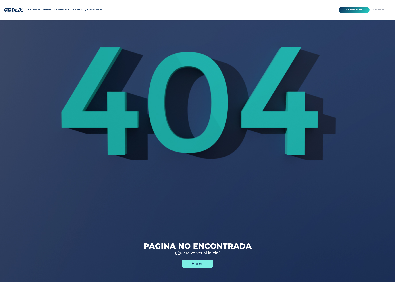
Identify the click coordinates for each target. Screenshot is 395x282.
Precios (47, 9)
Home (198, 263)
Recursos (77, 9)
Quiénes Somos (93, 9)
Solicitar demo (354, 9)
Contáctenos (61, 9)
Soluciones (34, 9)
